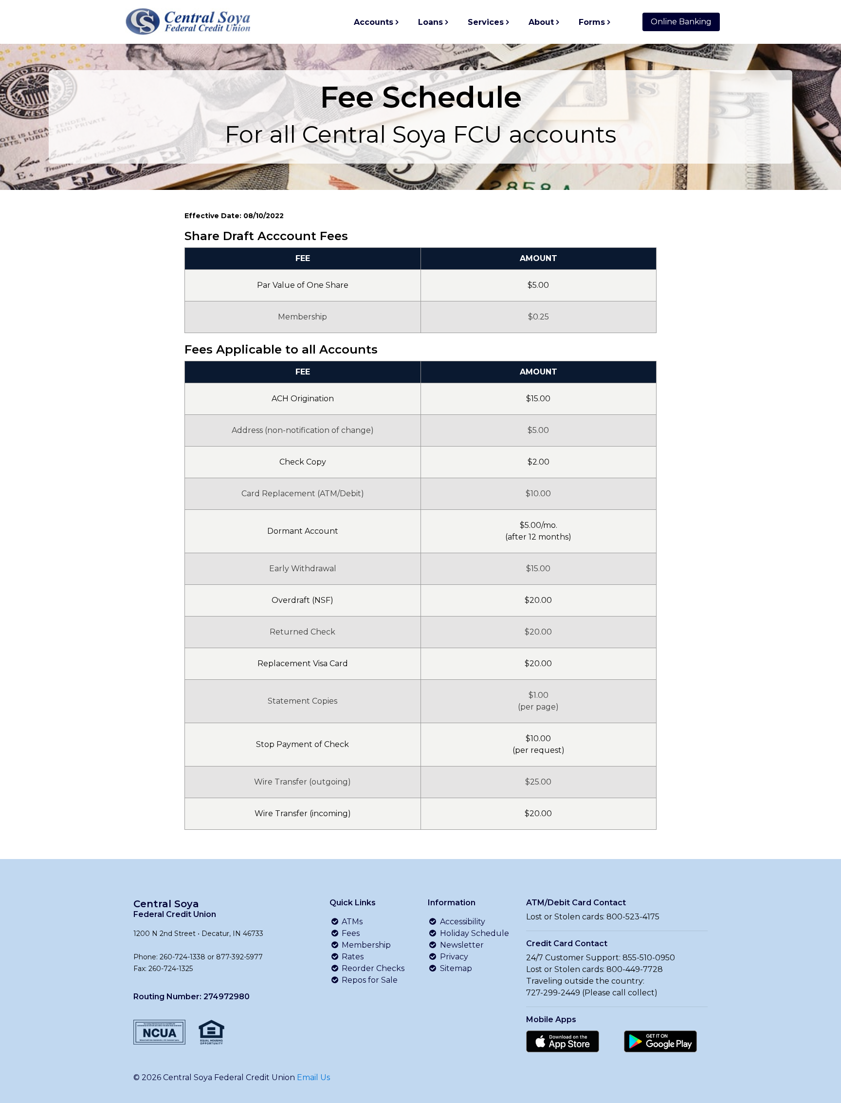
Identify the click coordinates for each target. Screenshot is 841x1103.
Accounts (373, 22)
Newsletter (461, 945)
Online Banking (681, 21)
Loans (430, 22)
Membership (365, 945)
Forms (592, 22)
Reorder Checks (372, 968)
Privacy (453, 956)
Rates (352, 956)
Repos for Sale (369, 980)
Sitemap (455, 968)
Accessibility (461, 921)
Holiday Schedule (473, 933)
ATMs (351, 921)
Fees (350, 933)
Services (486, 22)
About (541, 22)
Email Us (313, 1077)
